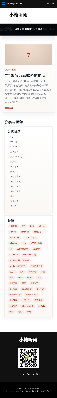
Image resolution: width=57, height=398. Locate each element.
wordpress (15, 147)
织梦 (12, 196)
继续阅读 (9, 108)
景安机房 (40, 289)
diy (11, 137)
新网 (40, 278)
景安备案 (13, 289)
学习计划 (33, 272)
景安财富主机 (31, 295)
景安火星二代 (15, 295)
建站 (11, 278)
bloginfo (13, 232)
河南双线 (13, 300)
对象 (43, 272)
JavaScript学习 (30, 238)
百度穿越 (38, 300)
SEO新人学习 (36, 243)
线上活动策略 (27, 306)
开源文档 (14, 172)
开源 (20, 278)
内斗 (22, 272)
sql (11, 249)
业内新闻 (14, 152)
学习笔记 (14, 167)
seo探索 (14, 142)
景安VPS (34, 283)
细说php (41, 306)
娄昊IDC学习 (16, 157)
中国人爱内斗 (36, 266)
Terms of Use (11, 391)
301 (23, 226)
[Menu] (4, 16)
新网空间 (13, 283)
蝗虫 (20, 312)
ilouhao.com (14, 238)
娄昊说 (13, 162)
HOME (28, 29)
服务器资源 (15, 187)
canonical (25, 232)
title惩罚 (36, 249)
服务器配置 (15, 192)
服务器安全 (15, 177)
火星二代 (26, 300)
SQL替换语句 (22, 249)
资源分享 (14, 201)
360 (32, 226)
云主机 (12, 272)
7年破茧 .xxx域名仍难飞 (25, 75)
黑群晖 (13, 206)
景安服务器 (27, 289)
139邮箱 (13, 226)
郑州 (29, 312)
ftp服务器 (38, 232)
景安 (24, 283)
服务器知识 (15, 182)
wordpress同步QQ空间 (19, 260)
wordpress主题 (29, 255)
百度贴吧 (13, 306)
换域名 (30, 278)
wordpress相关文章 (18, 266)
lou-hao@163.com (14, 4)
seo (24, 243)
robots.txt (14, 243)
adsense (42, 226)
